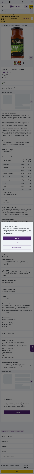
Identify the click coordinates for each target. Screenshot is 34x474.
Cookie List (10, 233)
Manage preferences (17, 247)
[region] (17, 237)
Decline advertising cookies (17, 243)
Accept (17, 238)
